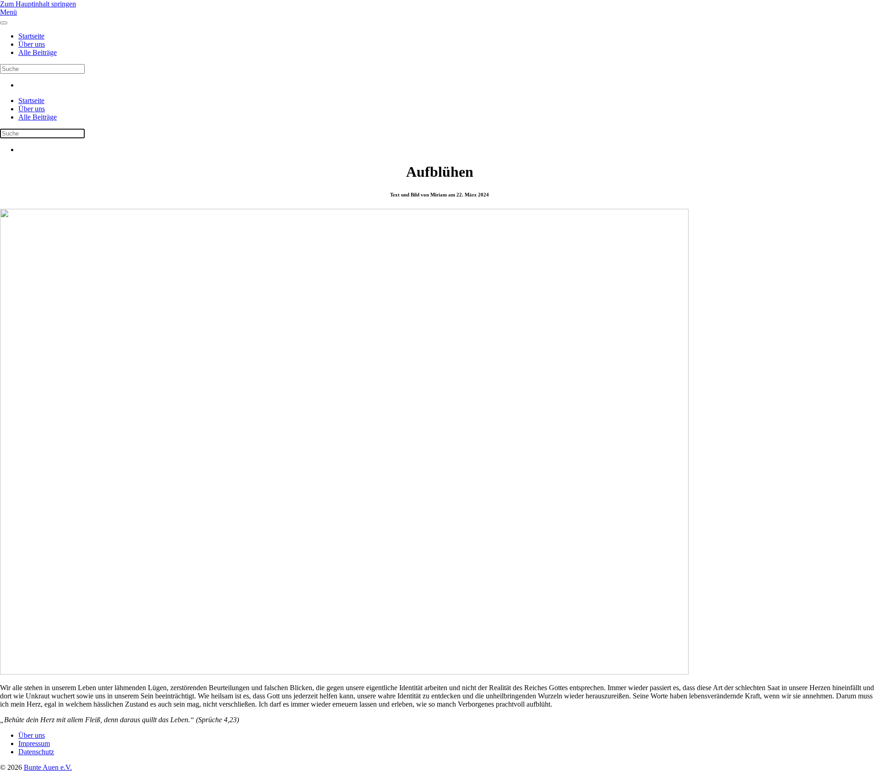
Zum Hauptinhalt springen (38, 4)
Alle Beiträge (37, 52)
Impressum (34, 743)
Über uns (31, 44)
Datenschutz (36, 752)
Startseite (31, 36)
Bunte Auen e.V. (48, 767)
